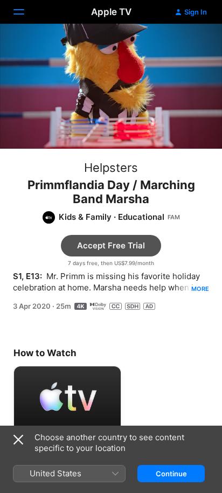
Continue (171, 473)
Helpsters (111, 168)
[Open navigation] (25, 12)
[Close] (18, 440)
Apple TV (111, 11)
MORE (200, 289)
